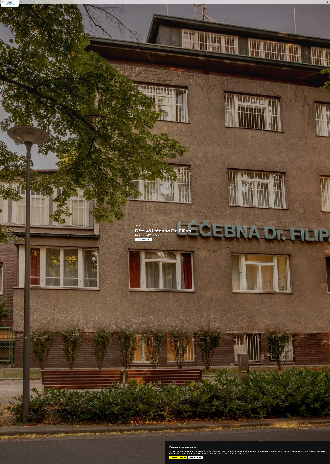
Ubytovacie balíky (43, 2)
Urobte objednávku (143, 239)
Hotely (23, 2)
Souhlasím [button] (174, 457)
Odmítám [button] (183, 457)
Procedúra (31, 2)
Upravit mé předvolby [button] (195, 457)
